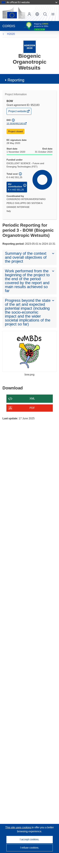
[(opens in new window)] (13, 12)
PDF (32, 408)
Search (45, 14)
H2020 (11, 34)
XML (32, 398)
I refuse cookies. (29, 847)
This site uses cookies (18, 827)
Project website (17, 112)
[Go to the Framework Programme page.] (29, 46)
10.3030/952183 (15, 123)
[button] (37, 14)
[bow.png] (29, 351)
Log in (29, 14)
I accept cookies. (29, 839)
